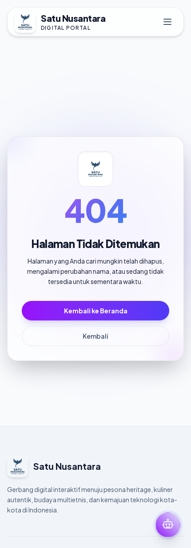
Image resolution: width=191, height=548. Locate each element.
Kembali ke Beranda (95, 311)
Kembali (95, 336)
